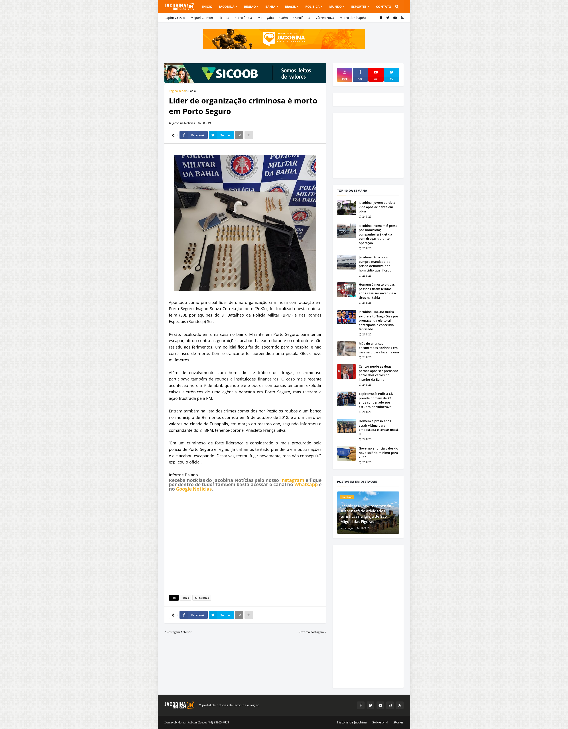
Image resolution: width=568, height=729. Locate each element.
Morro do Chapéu (353, 18)
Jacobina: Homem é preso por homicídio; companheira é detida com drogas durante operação (378, 234)
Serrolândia (243, 18)
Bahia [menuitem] (270, 6)
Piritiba (224, 18)
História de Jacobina (352, 722)
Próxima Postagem (311, 632)
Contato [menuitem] (383, 6)
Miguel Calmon (202, 18)
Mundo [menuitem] (335, 6)
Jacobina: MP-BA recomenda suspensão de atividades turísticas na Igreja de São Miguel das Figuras (365, 513)
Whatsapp (306, 484)
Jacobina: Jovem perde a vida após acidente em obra (377, 206)
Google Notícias (194, 489)
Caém (283, 18)
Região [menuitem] (250, 6)
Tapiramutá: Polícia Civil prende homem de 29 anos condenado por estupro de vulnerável (377, 400)
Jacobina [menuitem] (227, 6)
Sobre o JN (380, 722)
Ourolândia (301, 18)
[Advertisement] (245, 542)
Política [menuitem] (312, 6)
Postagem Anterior (179, 632)
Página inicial (177, 91)
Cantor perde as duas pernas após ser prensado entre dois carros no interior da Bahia (378, 373)
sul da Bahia (202, 597)
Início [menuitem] (207, 6)
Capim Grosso (174, 18)
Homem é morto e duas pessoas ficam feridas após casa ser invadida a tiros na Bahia (377, 291)
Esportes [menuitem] (359, 6)
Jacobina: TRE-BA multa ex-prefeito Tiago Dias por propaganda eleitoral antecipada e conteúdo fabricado (378, 320)
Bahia (192, 91)
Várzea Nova (325, 18)
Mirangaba (266, 18)
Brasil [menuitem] (290, 6)
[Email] (239, 135)
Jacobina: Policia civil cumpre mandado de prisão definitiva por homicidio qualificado (375, 263)
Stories (398, 722)
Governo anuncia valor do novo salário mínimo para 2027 (378, 452)
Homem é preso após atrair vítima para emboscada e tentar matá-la (379, 427)
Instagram (292, 480)
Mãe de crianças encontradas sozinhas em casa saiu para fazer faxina (379, 347)
